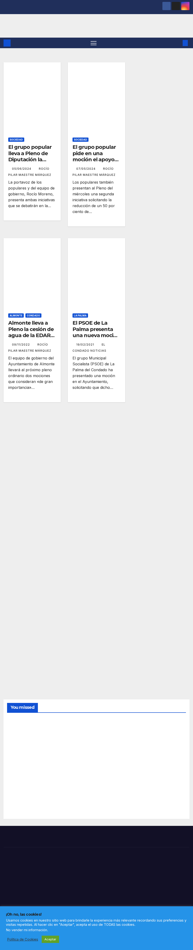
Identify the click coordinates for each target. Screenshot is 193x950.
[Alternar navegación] (93, 43)
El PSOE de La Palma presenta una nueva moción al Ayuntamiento (96, 332)
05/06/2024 (22, 168)
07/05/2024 (86, 168)
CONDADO (33, 315)
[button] (177, 43)
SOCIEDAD (16, 139)
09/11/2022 (21, 344)
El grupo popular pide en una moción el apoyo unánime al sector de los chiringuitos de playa (95, 162)
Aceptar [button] (50, 939)
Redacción (18, 753)
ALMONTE (16, 315)
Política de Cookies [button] (22, 939)
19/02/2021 (85, 344)
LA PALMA (80, 315)
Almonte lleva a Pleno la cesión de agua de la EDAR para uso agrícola (31, 332)
